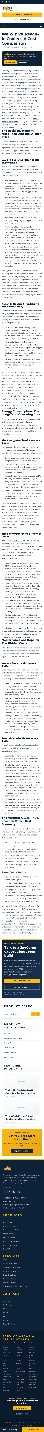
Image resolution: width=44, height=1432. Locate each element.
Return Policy (37, 1422)
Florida (31, 1352)
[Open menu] (40, 26)
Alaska (18, 1347)
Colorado (32, 1350)
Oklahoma (32, 1377)
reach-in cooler (11, 310)
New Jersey (32, 1371)
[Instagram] (9, 2)
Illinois (4, 1358)
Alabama (5, 1347)
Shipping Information (18, 1425)
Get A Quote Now (22, 20)
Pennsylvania (20, 1379)
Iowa (30, 1358)
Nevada (5, 1371)
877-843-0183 (34, 1430)
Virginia (5, 1387)
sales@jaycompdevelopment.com (17, 1205)
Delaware (19, 1352)
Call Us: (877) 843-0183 (23, 15)
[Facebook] (2, 2)
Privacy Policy (7, 1422)
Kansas (5, 1360)
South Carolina (7, 1382)
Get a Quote (23, 62)
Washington (19, 1387)
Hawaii (18, 1355)
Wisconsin (6, 1390)
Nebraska (32, 1368)
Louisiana (32, 1360)
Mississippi (32, 1366)
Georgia (5, 1355)
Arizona (31, 1347)
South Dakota (20, 1382)
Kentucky (18, 1360)
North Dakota (7, 1377)
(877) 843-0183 (10, 62)
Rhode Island (33, 1379)
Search (35, 1014)
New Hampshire (21, 1371)
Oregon (5, 1379)
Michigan (5, 1366)
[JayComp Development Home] (8, 1168)
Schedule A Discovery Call (11, 1430)
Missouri (5, 1368)
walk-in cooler (9, 166)
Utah (17, 1385)
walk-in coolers (30, 447)
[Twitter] (9, 1191)
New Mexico (6, 1374)
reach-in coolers (31, 745)
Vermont (32, 1385)
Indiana (18, 1358)
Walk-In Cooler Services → (10, 1343)
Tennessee (32, 1382)
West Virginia (33, 1387)
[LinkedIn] (6, 2)
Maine (4, 1363)
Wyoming (19, 1390)
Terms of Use (17, 1422)
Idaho (31, 1355)
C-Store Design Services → (27, 1343)
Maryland (19, 1363)
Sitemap (29, 1425)
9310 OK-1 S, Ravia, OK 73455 (15, 1198)
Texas (4, 1385)
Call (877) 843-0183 (22, 981)
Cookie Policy (27, 1422)
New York (19, 1374)
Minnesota (19, 1366)
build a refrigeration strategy (20, 930)
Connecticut (6, 1352)
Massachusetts (33, 1363)
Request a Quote (22, 987)
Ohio (17, 1377)
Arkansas (5, 1350)
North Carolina (33, 1374)
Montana (18, 1368)
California (19, 1350)
